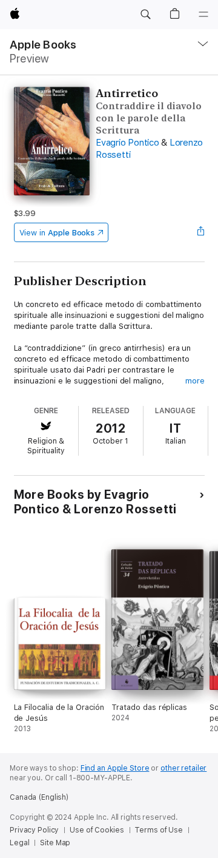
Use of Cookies (97, 830)
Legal (19, 843)
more (195, 380)
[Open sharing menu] (200, 232)
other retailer (183, 768)
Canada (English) (39, 797)
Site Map (55, 843)
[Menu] (203, 14)
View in (57, 232)
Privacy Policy (34, 830)
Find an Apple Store (115, 768)
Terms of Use (158, 830)
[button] (145, 14)
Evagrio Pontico (127, 142)
